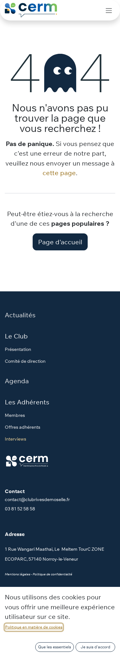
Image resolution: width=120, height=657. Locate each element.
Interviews (15, 439)
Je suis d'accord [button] (95, 647)
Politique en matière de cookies (33, 627)
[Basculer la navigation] (108, 10)
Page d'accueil (60, 242)
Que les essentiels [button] (54, 647)
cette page (59, 172)
